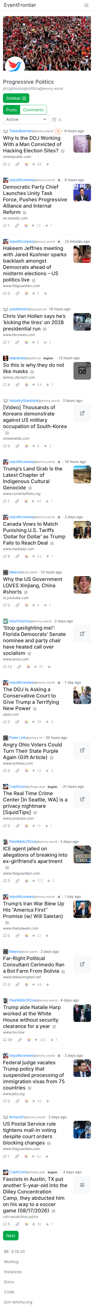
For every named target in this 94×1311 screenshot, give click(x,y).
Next (10, 1235)
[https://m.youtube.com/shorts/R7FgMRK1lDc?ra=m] (82, 585)
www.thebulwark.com (20, 928)
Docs (9, 1281)
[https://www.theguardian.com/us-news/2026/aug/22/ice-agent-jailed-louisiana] (82, 854)
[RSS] (60, 119)
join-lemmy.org (18, 1301)
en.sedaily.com (15, 218)
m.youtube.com (16, 598)
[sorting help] (54, 119)
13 (10, 666)
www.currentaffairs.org (22, 493)
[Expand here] (82, 371)
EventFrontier (20, 5)
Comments (33, 109)
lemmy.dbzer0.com (19, 377)
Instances (13, 1271)
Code (9, 1291)
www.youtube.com (18, 818)
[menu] (86, 5)
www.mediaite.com (18, 549)
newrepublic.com (17, 156)
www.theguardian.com (21, 286)
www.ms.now (14, 1032)
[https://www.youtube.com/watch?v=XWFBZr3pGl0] (82, 799)
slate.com (11, 714)
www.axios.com (16, 659)
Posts (11, 109)
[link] (17, 164)
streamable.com (16, 438)
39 (10, 1040)
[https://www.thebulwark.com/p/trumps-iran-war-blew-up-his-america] (82, 909)
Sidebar (13, 98)
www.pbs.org (14, 1094)
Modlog (11, 1261)
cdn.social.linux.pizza (20, 1216)
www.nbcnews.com (19, 334)
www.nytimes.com (18, 763)
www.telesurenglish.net (22, 977)
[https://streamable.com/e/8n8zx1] (82, 413)
